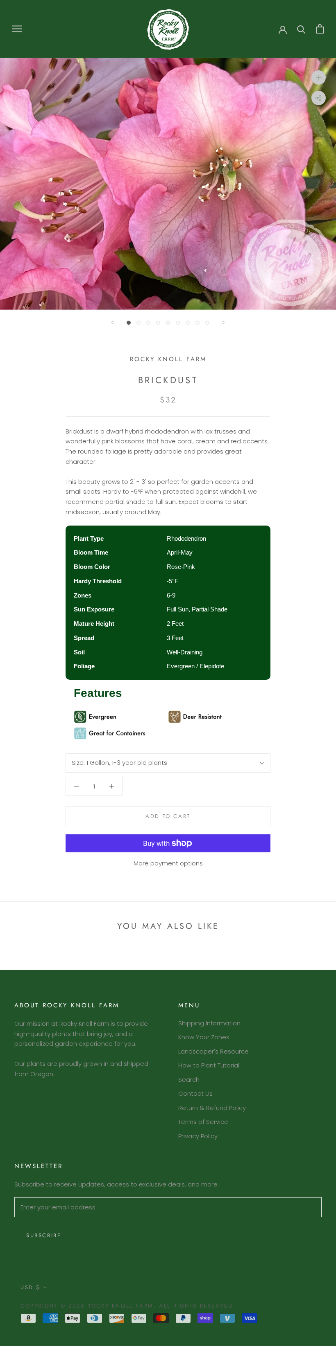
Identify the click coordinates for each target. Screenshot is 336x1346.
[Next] (223, 322)
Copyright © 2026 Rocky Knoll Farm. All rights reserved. (128, 1306)
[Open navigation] (17, 28)
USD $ (30, 1287)
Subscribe (43, 1235)
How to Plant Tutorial (208, 1065)
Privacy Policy (198, 1136)
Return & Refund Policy (212, 1107)
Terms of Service (203, 1121)
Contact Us (195, 1093)
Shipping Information (209, 1023)
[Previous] (112, 322)
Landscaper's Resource (213, 1051)
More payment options (168, 863)
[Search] (301, 29)
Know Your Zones (203, 1037)
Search (189, 1079)
